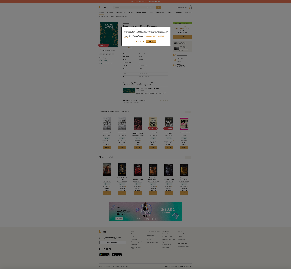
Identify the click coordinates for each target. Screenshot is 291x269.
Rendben (151, 41)
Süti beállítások (140, 41)
